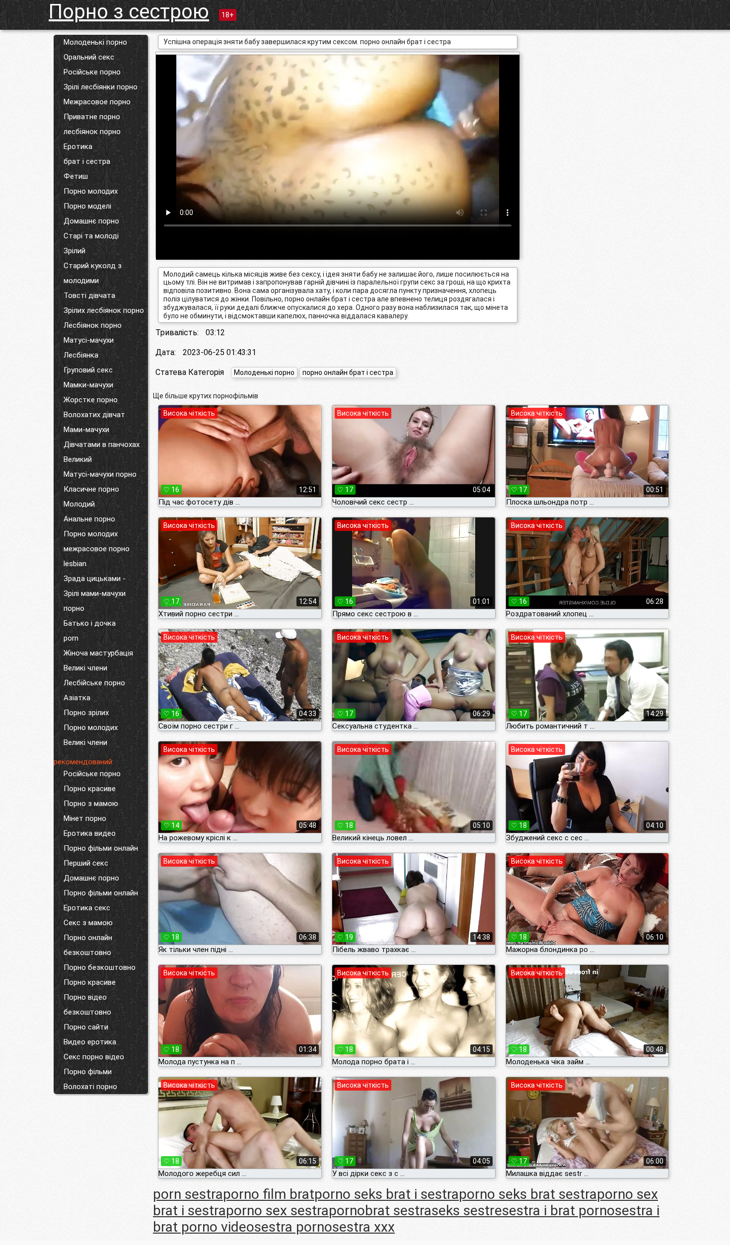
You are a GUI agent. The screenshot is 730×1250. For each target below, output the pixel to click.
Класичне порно (91, 489)
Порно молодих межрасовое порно (97, 541)
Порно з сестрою (129, 11)
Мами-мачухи (86, 429)
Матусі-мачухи (89, 340)
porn (71, 638)
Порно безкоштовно (100, 967)
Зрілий (74, 250)
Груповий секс (88, 370)
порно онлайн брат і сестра (347, 372)
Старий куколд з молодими (93, 273)
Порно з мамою (91, 803)
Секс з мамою (88, 922)
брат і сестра (87, 161)
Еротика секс (87, 907)
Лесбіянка (81, 355)
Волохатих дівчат (94, 414)
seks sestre (467, 1210)
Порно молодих (91, 191)
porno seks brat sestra (528, 1194)
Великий (78, 459)
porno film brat (268, 1194)
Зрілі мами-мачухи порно (95, 601)
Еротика (78, 146)
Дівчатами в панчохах (102, 444)
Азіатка (77, 697)
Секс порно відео (94, 1056)
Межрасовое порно (97, 101)
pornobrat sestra (380, 1210)
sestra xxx (363, 1227)
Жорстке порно (91, 399)
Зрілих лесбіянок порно (104, 310)
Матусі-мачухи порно (100, 474)
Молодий (79, 504)
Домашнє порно (91, 221)
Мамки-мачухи (88, 384)
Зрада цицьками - (95, 578)
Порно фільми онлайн (101, 848)
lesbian (75, 563)
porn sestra (188, 1194)
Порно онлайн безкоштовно (88, 945)
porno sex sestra (277, 1210)
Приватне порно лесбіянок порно (92, 124)
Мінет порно (85, 818)
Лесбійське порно (94, 682)
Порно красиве (90, 788)
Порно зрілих (86, 712)
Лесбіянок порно (93, 325)
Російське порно (92, 72)
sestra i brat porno (558, 1210)
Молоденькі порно (95, 42)
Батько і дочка (90, 623)
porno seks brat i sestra (386, 1194)
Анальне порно (89, 519)
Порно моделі (87, 206)
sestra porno (293, 1227)
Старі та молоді (91, 235)
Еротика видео (90, 833)
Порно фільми (88, 1071)
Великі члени (85, 667)
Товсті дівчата (89, 295)
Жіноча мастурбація (98, 653)
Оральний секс (89, 57)
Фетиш (76, 176)
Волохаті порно (90, 1086)
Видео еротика (90, 1041)
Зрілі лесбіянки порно (101, 86)
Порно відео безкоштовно (87, 1005)
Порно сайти (86, 1027)
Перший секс (86, 863)
